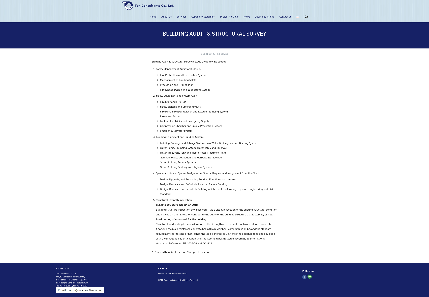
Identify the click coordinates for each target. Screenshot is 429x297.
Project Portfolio (229, 16)
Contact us (285, 16)
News (246, 16)
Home (153, 16)
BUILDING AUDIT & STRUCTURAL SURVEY (214, 33)
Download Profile (264, 16)
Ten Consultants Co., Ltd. (154, 5)
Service (224, 53)
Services (181, 16)
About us (166, 16)
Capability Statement (203, 16)
